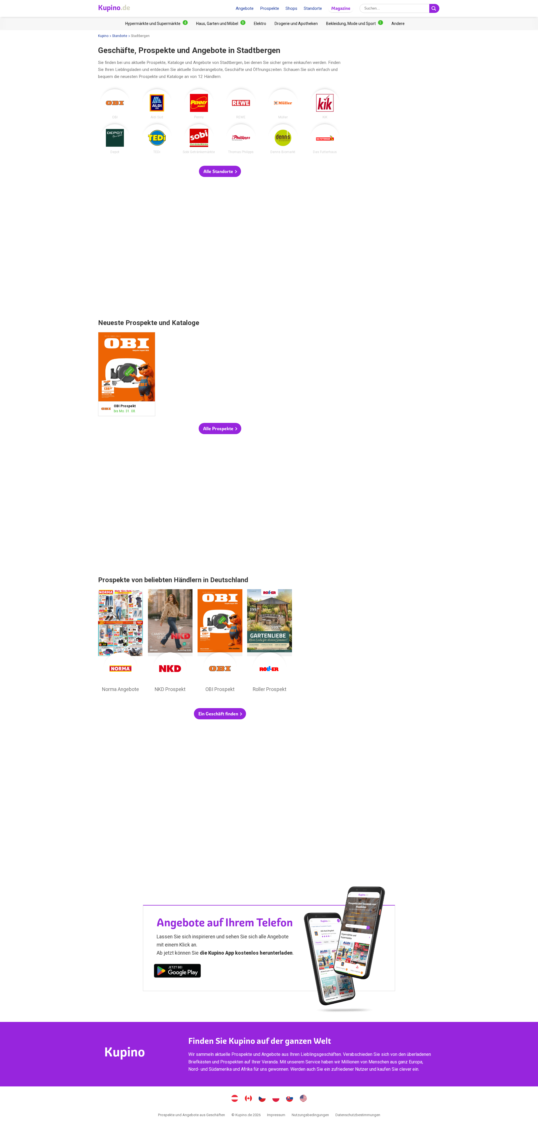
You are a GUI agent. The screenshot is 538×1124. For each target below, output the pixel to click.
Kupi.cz (262, 1099)
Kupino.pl (276, 1099)
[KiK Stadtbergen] (325, 104)
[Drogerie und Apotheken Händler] (296, 23)
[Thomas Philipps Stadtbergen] (241, 139)
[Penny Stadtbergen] (199, 104)
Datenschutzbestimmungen (357, 1115)
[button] (220, 171)
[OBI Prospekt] (107, 409)
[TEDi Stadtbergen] (157, 139)
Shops (291, 8)
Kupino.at (235, 1099)
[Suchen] (434, 8)
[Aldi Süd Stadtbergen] (157, 104)
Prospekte (269, 8)
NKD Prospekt (170, 642)
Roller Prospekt (269, 642)
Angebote (245, 8)
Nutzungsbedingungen (310, 1115)
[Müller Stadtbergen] (283, 104)
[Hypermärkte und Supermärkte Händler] (156, 23)
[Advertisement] (220, 248)
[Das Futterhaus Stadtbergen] (325, 139)
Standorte (313, 8)
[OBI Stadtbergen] (115, 104)
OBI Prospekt (126, 374)
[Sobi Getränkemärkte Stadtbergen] (199, 139)
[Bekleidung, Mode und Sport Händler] (354, 23)
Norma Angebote (120, 642)
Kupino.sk (290, 1099)
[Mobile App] (177, 972)
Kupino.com (303, 1099)
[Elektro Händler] (260, 23)
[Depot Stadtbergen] (115, 139)
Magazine (340, 8)
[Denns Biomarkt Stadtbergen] (283, 139)
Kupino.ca (248, 1099)
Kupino (103, 36)
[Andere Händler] (398, 23)
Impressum (276, 1115)
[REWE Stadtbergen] (241, 104)
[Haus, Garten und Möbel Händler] (220, 23)
